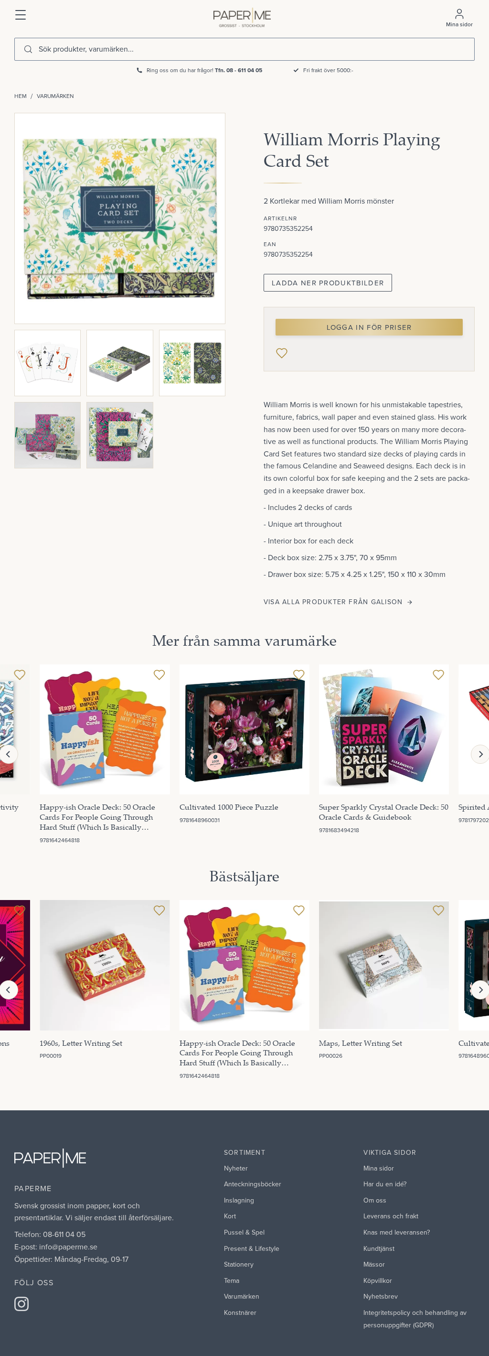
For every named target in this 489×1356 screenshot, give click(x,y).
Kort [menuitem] (230, 1216)
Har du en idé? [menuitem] (384, 1184)
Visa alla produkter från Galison (333, 602)
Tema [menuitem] (231, 1280)
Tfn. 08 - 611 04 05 (238, 70)
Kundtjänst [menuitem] (378, 1248)
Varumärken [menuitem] (241, 1296)
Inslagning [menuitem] (239, 1200)
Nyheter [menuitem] (236, 1168)
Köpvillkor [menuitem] (377, 1280)
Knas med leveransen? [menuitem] (396, 1232)
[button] (21, 13)
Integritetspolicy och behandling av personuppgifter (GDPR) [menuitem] (415, 1319)
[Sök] (28, 49)
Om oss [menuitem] (374, 1200)
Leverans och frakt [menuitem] (390, 1216)
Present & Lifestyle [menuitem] (251, 1248)
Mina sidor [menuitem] (378, 1168)
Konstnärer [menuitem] (240, 1312)
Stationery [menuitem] (239, 1264)
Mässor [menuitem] (374, 1264)
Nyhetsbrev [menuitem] (380, 1296)
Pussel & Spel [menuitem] (244, 1232)
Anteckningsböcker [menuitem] (252, 1184)
